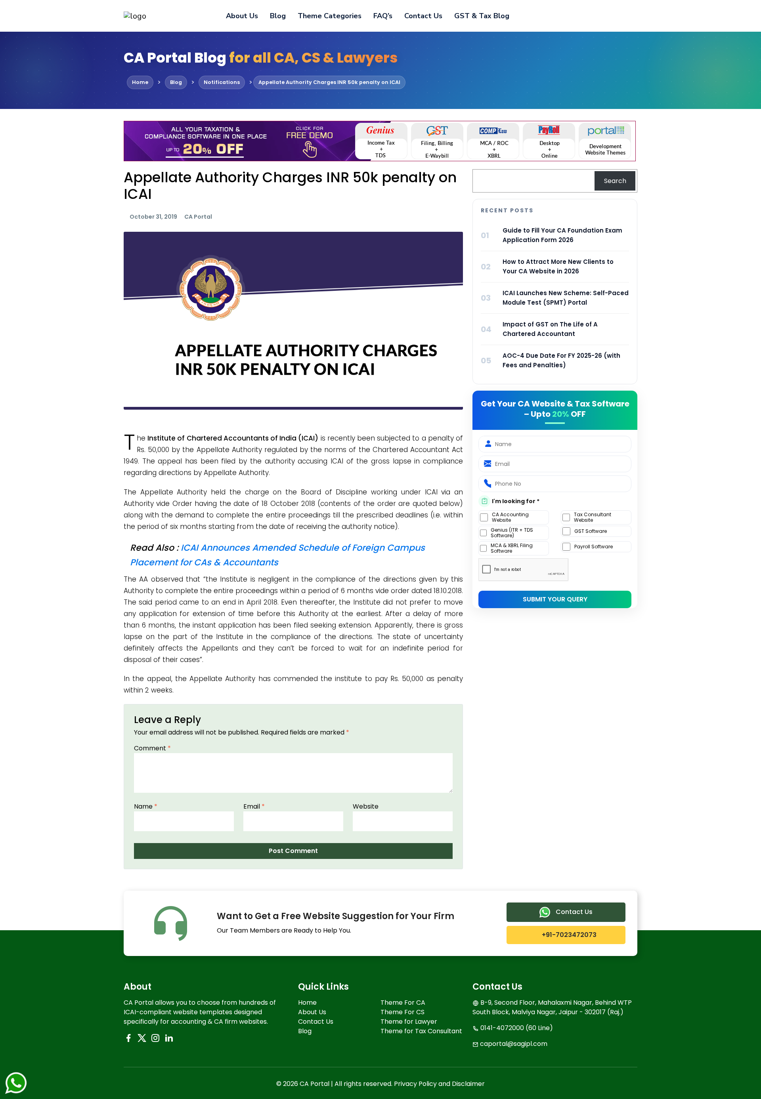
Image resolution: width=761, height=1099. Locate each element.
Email (254, 806)
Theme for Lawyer (408, 1021)
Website (366, 806)
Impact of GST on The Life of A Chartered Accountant (550, 329)
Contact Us (423, 16)
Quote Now (610, 16)
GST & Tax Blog (481, 16)
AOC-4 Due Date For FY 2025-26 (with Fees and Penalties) (561, 360)
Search (615, 180)
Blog (278, 16)
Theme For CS (402, 1012)
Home (307, 1002)
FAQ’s (382, 16)
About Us (242, 16)
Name (145, 806)
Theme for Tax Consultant (421, 1031)
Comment (152, 748)
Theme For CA (402, 1002)
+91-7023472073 (568, 934)
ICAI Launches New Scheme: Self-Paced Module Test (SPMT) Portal (566, 298)
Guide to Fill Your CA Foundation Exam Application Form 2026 (562, 235)
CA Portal (198, 217)
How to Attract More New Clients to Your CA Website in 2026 (558, 266)
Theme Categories (329, 16)
